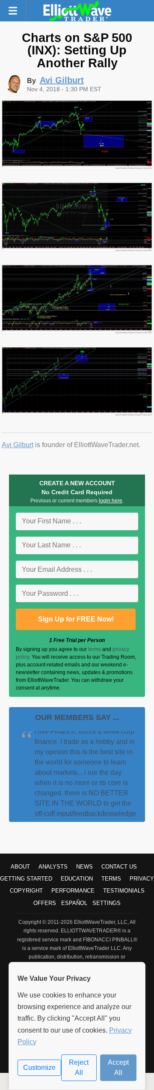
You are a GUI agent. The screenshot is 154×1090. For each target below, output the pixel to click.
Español (74, 903)
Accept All (118, 1067)
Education (77, 878)
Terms (111, 878)
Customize (39, 1067)
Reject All (79, 1067)
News (84, 866)
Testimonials (124, 890)
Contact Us (119, 866)
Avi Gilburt (17, 444)
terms (94, 649)
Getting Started (26, 878)
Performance (73, 890)
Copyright (26, 890)
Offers (44, 903)
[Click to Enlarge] (77, 166)
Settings (106, 903)
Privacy (142, 878)
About (20, 866)
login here (110, 501)
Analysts (53, 866)
